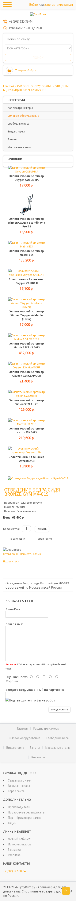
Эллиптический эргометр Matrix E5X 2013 (26, 430)
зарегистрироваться (58, 5)
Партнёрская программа (24, 818)
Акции (12, 823)
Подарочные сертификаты (26, 812)
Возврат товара (19, 786)
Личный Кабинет (19, 839)
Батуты (12, 139)
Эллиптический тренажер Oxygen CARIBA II (26, 281)
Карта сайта (16, 791)
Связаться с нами (19, 780)
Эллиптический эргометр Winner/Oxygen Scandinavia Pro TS (26, 222)
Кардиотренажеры (20, 108)
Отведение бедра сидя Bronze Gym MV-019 (36, 88)
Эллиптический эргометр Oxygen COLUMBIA (26, 178)
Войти (33, 5)
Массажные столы (19, 147)
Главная (9, 86)
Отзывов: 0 (10, 554)
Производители (19, 807)
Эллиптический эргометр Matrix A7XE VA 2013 (26, 345)
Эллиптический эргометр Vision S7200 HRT (26, 402)
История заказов (19, 844)
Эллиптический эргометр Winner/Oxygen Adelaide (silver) (26, 315)
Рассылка (14, 855)
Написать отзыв (30, 554)
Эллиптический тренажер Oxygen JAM (26, 459)
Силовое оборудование (34, 86)
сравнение (45, 538)
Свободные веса (19, 123)
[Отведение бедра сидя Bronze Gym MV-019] (38, 478)
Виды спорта (16, 131)
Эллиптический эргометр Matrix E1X (26, 253)
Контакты (38, 757)
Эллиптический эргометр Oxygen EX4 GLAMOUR (26, 374)
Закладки (14, 850)
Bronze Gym (34, 502)
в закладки (18, 538)
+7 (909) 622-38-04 (14, 871)
